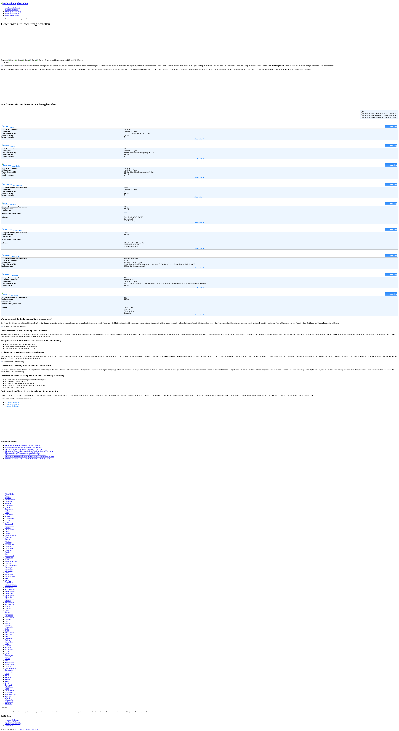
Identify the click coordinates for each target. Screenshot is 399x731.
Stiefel (7, 674)
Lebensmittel (9, 616)
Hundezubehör (10, 576)
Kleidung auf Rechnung (13, 724)
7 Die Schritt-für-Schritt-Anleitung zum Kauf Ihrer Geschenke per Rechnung (30, 457)
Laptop (7, 612)
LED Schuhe (9, 617)
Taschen (7, 681)
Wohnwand (9, 702)
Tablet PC (8, 677)
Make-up (8, 623)
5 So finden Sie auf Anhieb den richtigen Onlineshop (22, 453)
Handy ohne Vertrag (11, 561)
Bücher (7, 520)
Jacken (7, 578)
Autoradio (8, 501)
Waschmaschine (10, 694)
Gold (6, 554)
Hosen (7, 573)
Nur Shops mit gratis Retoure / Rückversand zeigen (380, 115)
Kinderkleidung (10, 591)
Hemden (8, 563)
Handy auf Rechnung (12, 404)
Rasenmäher (9, 642)
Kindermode (9, 593)
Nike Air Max (9, 632)
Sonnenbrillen (9, 664)
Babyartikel (9, 505)
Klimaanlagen (9, 602)
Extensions (8, 537)
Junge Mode (9, 582)
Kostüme (8, 608)
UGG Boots (9, 687)
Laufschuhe (9, 614)
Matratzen (8, 625)
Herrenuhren (9, 569)
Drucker (7, 533)
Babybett (8, 507)
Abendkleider (9, 494)
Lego (6, 621)
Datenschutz (9, 726)
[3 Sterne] (25, 60)
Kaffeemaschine (10, 584)
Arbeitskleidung (10, 500)
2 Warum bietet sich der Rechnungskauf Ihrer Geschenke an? (25, 447)
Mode (7, 631)
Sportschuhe (9, 670)
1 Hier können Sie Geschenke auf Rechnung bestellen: (23, 445)
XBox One (8, 704)
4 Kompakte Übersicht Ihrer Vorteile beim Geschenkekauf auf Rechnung (29, 451)
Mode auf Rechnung (11, 406)
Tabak (7, 676)
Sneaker (7, 659)
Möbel (7, 629)
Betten (7, 513)
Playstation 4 (9, 638)
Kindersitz (8, 597)
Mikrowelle (9, 627)
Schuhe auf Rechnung (12, 402)
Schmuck (8, 647)
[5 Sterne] (39, 60)
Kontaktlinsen (9, 604)
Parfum (7, 636)
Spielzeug (8, 666)
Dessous (7, 528)
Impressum (34, 729)
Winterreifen (9, 700)
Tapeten (7, 679)
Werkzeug (8, 696)
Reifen (7, 644)
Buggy (7, 522)
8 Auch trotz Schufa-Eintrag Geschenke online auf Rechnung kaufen (27, 458)
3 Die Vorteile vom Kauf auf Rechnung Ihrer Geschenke (23, 449)
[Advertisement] (63, 42)
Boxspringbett (9, 518)
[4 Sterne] (32, 60)
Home (3, 19)
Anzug (7, 496)
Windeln (7, 698)
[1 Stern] (12, 60)
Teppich (7, 683)
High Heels (8, 571)
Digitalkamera (9, 529)
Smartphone (9, 655)
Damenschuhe (9, 526)
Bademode (8, 511)
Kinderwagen (9, 599)
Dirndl (7, 531)
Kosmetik (8, 606)
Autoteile (8, 503)
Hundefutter (9, 574)
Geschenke (8, 550)
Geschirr (8, 552)
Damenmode (9, 524)
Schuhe (7, 651)
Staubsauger (9, 672)
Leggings (8, 619)
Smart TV (8, 657)
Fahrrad (7, 539)
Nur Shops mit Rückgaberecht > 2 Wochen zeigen (379, 117)
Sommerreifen (9, 662)
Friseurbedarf (9, 544)
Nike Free (8, 634)
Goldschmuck (9, 556)
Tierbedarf (8, 685)
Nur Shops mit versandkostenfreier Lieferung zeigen (380, 113)
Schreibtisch (9, 649)
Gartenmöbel (9, 548)
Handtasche (9, 558)
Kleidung (8, 601)
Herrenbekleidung (11, 565)
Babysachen (9, 509)
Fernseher (8, 543)
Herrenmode (9, 567)
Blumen (7, 516)
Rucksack (8, 646)
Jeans (7, 580)
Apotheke (8, 498)
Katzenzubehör (10, 589)
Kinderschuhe (9, 595)
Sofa (6, 661)
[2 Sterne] (18, 60)
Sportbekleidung (10, 668)
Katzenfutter (9, 588)
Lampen (7, 610)
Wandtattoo (8, 692)
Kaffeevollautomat (11, 586)
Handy (7, 559)
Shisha (7, 653)
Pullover (7, 640)
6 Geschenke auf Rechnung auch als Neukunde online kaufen (25, 455)
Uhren (7, 689)
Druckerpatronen (10, 535)
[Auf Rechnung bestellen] (14, 3)
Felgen (7, 541)
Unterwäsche (9, 690)
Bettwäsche (9, 515)
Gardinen (8, 546)
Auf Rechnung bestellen (22, 729)
